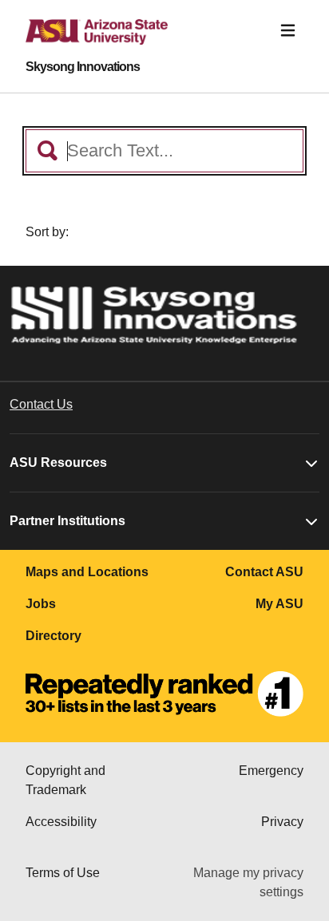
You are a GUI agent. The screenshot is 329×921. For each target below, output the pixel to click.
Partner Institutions (67, 521)
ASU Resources (58, 462)
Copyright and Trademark (65, 780)
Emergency (271, 770)
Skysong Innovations (83, 67)
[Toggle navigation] (287, 30)
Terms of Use (63, 872)
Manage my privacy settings (248, 882)
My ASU (279, 604)
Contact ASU (264, 572)
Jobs (41, 604)
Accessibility (61, 821)
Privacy (282, 821)
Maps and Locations (87, 572)
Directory (53, 635)
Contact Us (41, 404)
